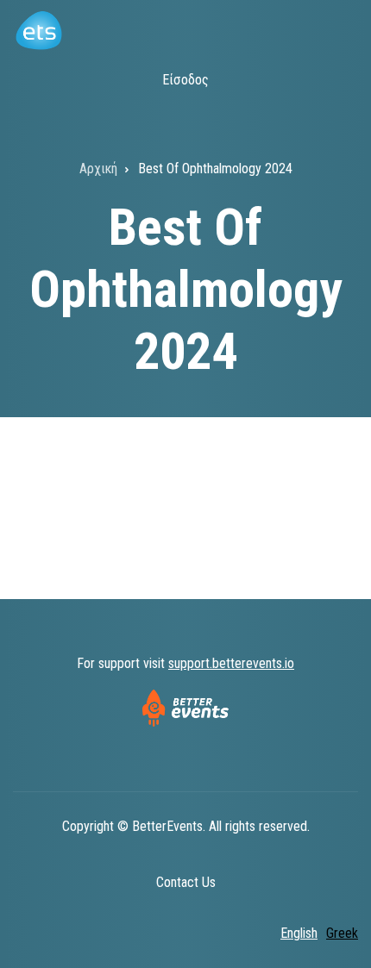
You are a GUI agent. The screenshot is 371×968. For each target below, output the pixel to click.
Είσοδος (185, 80)
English (299, 933)
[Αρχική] (38, 29)
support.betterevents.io (231, 663)
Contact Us (186, 882)
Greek (342, 933)
